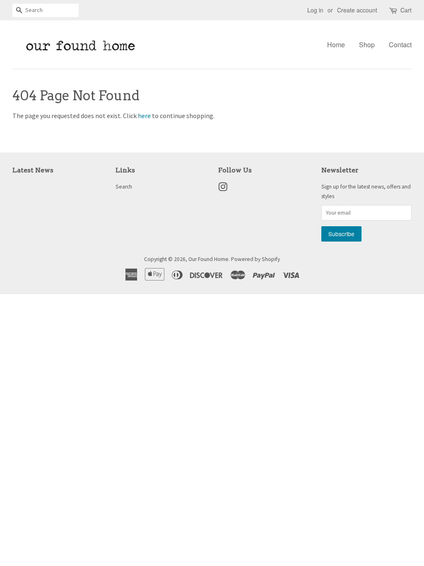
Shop (367, 44)
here (144, 115)
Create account (357, 10)
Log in (315, 10)
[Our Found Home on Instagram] (222, 188)
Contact (400, 44)
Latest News (32, 170)
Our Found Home (208, 259)
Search (124, 186)
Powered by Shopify (255, 259)
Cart (406, 10)
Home (336, 44)
